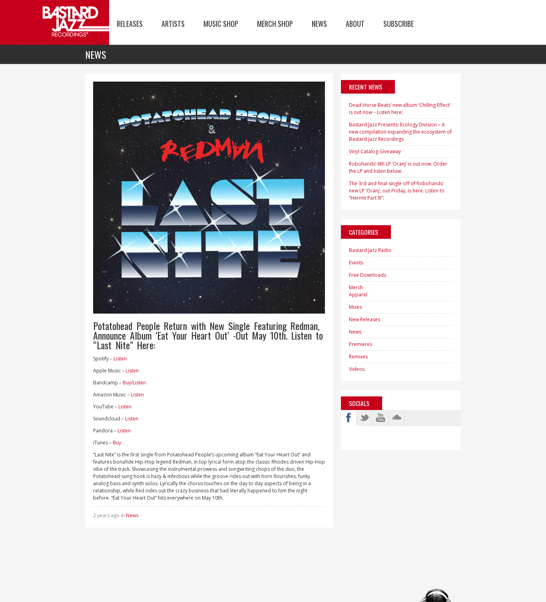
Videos (357, 369)
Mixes (355, 307)
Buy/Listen (134, 382)
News (132, 515)
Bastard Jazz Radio (370, 250)
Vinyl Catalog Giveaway (375, 151)
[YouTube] (380, 417)
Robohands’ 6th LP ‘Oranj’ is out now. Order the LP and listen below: (398, 167)
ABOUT (355, 23)
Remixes (358, 356)
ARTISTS (173, 23)
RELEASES (130, 23)
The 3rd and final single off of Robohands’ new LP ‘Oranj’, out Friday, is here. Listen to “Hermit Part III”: (396, 190)
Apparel (358, 294)
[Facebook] (348, 417)
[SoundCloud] (396, 417)
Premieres (360, 344)
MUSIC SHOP (220, 23)
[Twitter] (364, 417)
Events (356, 262)
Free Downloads (367, 275)
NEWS (319, 23)
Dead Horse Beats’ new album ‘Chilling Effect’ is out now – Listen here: (399, 109)
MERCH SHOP (275, 23)
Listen (120, 358)
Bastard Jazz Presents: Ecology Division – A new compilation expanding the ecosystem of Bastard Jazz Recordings (400, 131)
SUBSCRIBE (398, 23)
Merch (356, 287)
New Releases (364, 319)
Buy (117, 442)
